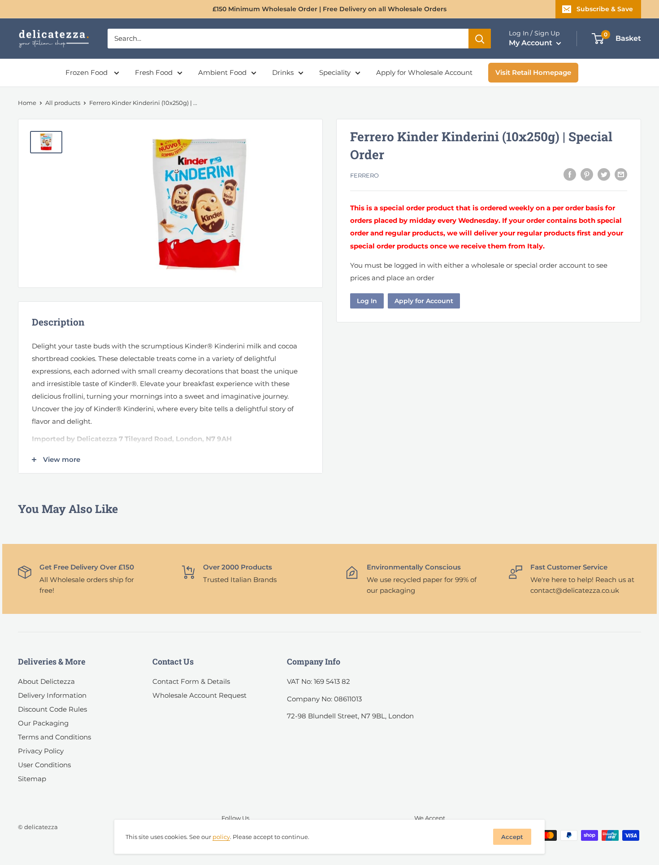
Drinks (283, 72)
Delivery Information (52, 695)
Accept (512, 836)
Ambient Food (222, 72)
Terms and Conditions (54, 737)
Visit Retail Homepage (533, 72)
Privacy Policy (41, 751)
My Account (531, 43)
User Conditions (44, 765)
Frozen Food (87, 72)
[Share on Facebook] (570, 174)
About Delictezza (46, 681)
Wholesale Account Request (199, 695)
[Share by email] (621, 174)
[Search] (479, 38)
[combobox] (288, 38)
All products (62, 102)
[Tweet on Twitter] (604, 174)
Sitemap (32, 778)
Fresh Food (154, 72)
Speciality (335, 72)
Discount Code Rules (52, 709)
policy (221, 836)
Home (27, 102)
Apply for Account (424, 300)
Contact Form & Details (191, 681)
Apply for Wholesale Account (424, 72)
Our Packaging (43, 723)
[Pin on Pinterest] (587, 174)
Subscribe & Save (605, 9)
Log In (367, 300)
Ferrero (364, 175)
